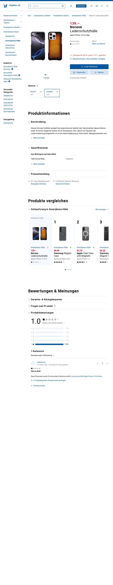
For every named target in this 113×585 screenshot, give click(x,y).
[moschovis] (49, 363)
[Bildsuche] (62, 6)
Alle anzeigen (100, 209)
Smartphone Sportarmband (10, 53)
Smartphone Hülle (12, 41)
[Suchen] (30, 6)
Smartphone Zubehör (12, 27)
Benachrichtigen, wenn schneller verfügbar (89, 59)
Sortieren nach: (36, 355)
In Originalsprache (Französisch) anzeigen (50, 380)
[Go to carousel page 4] (70, 269)
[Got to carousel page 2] (47, 74)
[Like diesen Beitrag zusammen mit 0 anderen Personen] (97, 363)
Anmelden (81, 6)
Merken (101, 72)
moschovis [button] (41, 362)
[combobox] (48, 355)
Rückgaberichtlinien (38, 184)
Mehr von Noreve (98, 42)
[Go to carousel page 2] (67, 269)
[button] (89, 55)
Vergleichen (81, 72)
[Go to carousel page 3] (69, 269)
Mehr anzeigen (39, 138)
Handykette (10, 36)
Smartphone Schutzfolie (10, 46)
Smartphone (8, 99)
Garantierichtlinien (63, 184)
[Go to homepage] (12, 6)
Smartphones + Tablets (9, 21)
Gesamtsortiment (10, 16)
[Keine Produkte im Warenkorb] (107, 6)
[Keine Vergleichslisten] (96, 6)
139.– (75, 23)
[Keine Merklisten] (102, 6)
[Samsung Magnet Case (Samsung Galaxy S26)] (62, 239)
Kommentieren (39, 386)
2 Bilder (46, 78)
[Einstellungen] (71, 6)
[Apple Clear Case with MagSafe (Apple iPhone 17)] (85, 239)
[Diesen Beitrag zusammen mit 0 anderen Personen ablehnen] (107, 363)
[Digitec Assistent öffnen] (91, 6)
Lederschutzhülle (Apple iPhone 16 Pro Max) (86, 376)
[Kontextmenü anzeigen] (92, 363)
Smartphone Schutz (11, 32)
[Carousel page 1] (65, 269)
